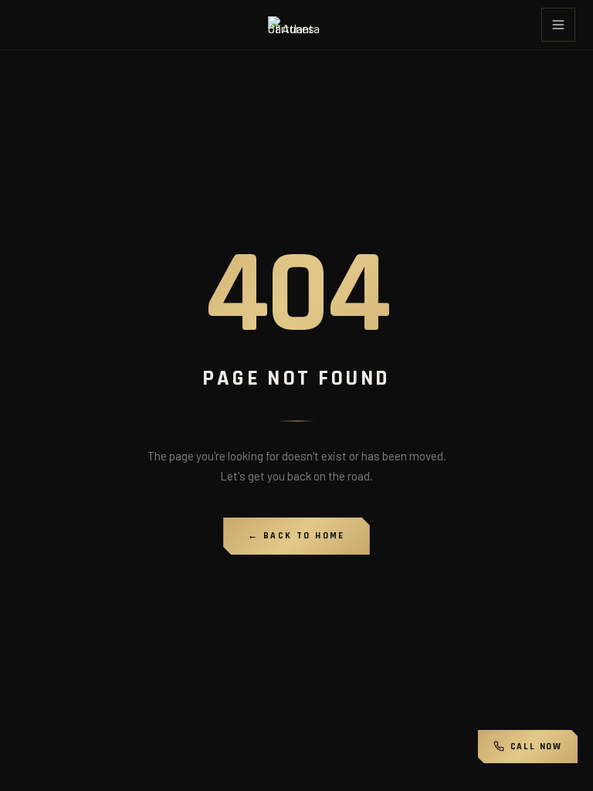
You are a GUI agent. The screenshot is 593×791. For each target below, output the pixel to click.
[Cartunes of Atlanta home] (296, 24)
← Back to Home (296, 535)
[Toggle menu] (558, 25)
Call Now (536, 746)
